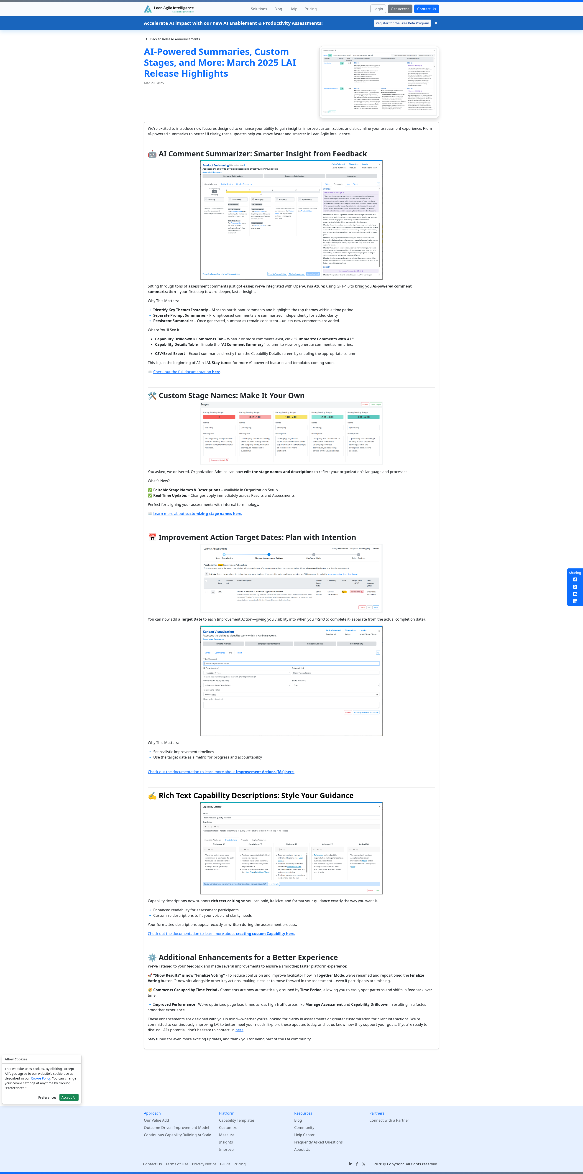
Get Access (400, 8)
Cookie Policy (40, 1078)
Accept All (69, 1097)
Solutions (259, 8)
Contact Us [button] (426, 8)
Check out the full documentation (186, 371)
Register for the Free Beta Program (402, 23)
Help (293, 8)
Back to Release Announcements (175, 39)
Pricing (240, 1163)
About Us (302, 1149)
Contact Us (152, 1163)
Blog (278, 8)
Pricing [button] (311, 8)
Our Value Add (156, 1120)
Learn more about (197, 513)
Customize (228, 1127)
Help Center (304, 1134)
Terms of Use (177, 1163)
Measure (226, 1134)
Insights (226, 1142)
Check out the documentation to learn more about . (221, 771)
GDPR (225, 1163)
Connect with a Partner (389, 1120)
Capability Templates (237, 1120)
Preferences (47, 1097)
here (239, 1029)
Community (304, 1127)
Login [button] (378, 8)
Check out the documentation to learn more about (221, 933)
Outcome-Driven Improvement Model (176, 1127)
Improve (226, 1149)
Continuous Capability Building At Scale (177, 1134)
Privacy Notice (204, 1163)
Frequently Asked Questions (318, 1142)
